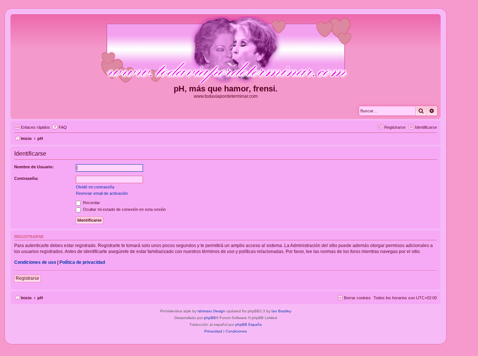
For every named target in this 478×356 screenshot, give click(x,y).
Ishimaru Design (211, 311)
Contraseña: (26, 178)
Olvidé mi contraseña (95, 187)
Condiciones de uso (35, 262)
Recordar (91, 202)
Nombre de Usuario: (34, 167)
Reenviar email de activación (102, 193)
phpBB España (248, 324)
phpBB (210, 318)
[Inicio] (226, 50)
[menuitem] (59, 127)
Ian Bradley (281, 311)
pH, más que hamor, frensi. (225, 88)
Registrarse (27, 278)
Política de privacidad (82, 262)
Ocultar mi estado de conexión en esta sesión (124, 209)
